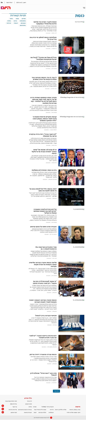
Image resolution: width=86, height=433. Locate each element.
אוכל (35, 409)
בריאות (57, 409)
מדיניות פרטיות (13, 409)
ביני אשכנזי (54, 48)
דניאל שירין (54, 382)
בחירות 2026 (13, 404)
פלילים (61, 409)
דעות (35, 412)
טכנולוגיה (51, 412)
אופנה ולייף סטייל (41, 409)
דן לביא (55, 234)
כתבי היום (55, 258)
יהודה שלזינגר (54, 88)
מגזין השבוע (28, 404)
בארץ (79, 409)
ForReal (44, 407)
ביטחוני (71, 409)
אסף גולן (55, 179)
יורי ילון (51, 234)
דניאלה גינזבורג (53, 129)
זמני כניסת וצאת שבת (11, 401)
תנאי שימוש (14, 412)
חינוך (79, 412)
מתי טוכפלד (54, 162)
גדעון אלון (51, 179)
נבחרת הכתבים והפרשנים (25, 409)
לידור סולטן (54, 33)
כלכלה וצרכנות (42, 412)
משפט (75, 412)
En (2, 2)
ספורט (34, 407)
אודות (30, 407)
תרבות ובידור (50, 407)
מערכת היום (54, 68)
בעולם (75, 409)
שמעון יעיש (49, 346)
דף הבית (29, 401)
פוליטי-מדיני (70, 412)
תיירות (51, 409)
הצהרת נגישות (28, 412)
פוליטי (64, 409)
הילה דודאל (54, 145)
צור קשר (15, 407)
